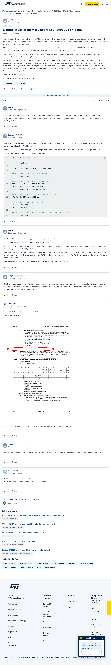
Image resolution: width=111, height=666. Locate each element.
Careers (11, 626)
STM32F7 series (9, 567)
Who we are (12, 604)
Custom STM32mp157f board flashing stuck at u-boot (25, 550)
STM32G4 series (11, 84)
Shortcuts (70, 602)
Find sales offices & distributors (47, 614)
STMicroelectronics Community (13, 11)
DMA (23, 84)
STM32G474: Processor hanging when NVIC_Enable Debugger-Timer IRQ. (34, 515)
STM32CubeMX (42, 563)
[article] (55, 117)
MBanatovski (13, 470)
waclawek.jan (13, 303)
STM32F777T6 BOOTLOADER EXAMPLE (19, 541)
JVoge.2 (11, 19)
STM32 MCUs (56, 11)
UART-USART (50, 567)
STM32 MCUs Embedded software (13, 527)
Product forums (43, 11)
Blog (10, 637)
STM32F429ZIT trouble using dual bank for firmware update (27, 524)
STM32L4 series (87, 563)
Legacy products (26, 567)
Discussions (31, 11)
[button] (2, 4)
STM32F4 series (26, 563)
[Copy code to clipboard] (104, 157)
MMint (10, 444)
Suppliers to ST (14, 632)
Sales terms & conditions (60, 657)
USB (39, 567)
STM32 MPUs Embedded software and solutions (17, 553)
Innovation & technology (17, 621)
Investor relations (14, 609)
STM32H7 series (9, 563)
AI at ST (46, 641)
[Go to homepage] (19, 589)
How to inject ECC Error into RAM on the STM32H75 (24, 533)
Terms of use (43, 657)
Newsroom (47, 627)
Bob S (10, 107)
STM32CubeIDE (58, 563)
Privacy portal (88, 657)
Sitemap (70, 607)
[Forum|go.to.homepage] (15, 4)
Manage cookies (101, 657)
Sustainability (13, 615)
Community (47, 622)
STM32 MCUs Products (71, 11)
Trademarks (76, 657)
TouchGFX (73, 563)
